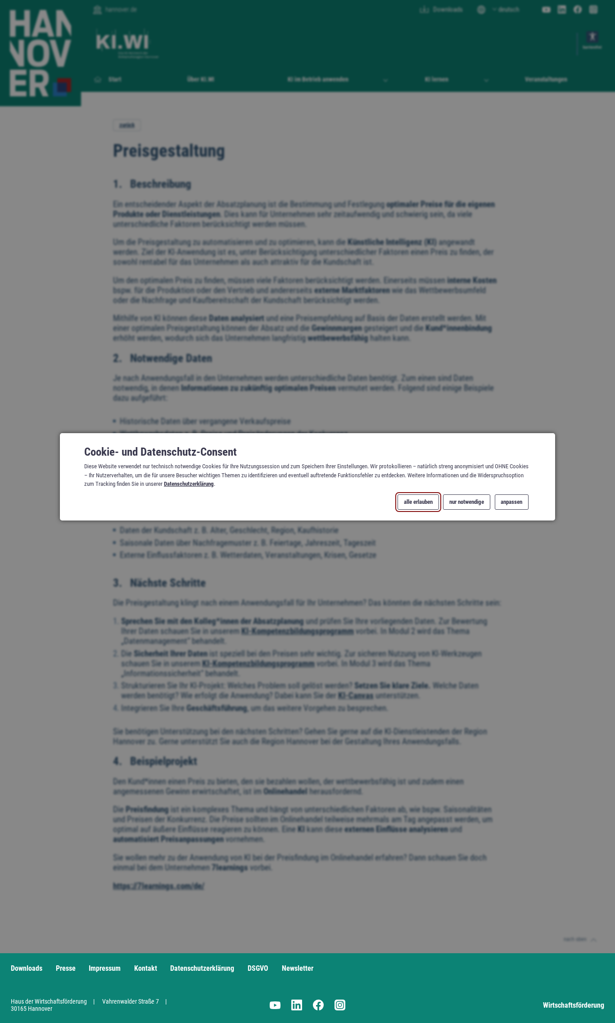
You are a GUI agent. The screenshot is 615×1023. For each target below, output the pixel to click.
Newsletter (297, 968)
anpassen (511, 501)
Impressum (105, 968)
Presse (66, 968)
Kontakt (145, 968)
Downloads (26, 968)
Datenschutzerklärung (189, 483)
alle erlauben (418, 501)
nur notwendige (466, 501)
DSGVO (258, 968)
